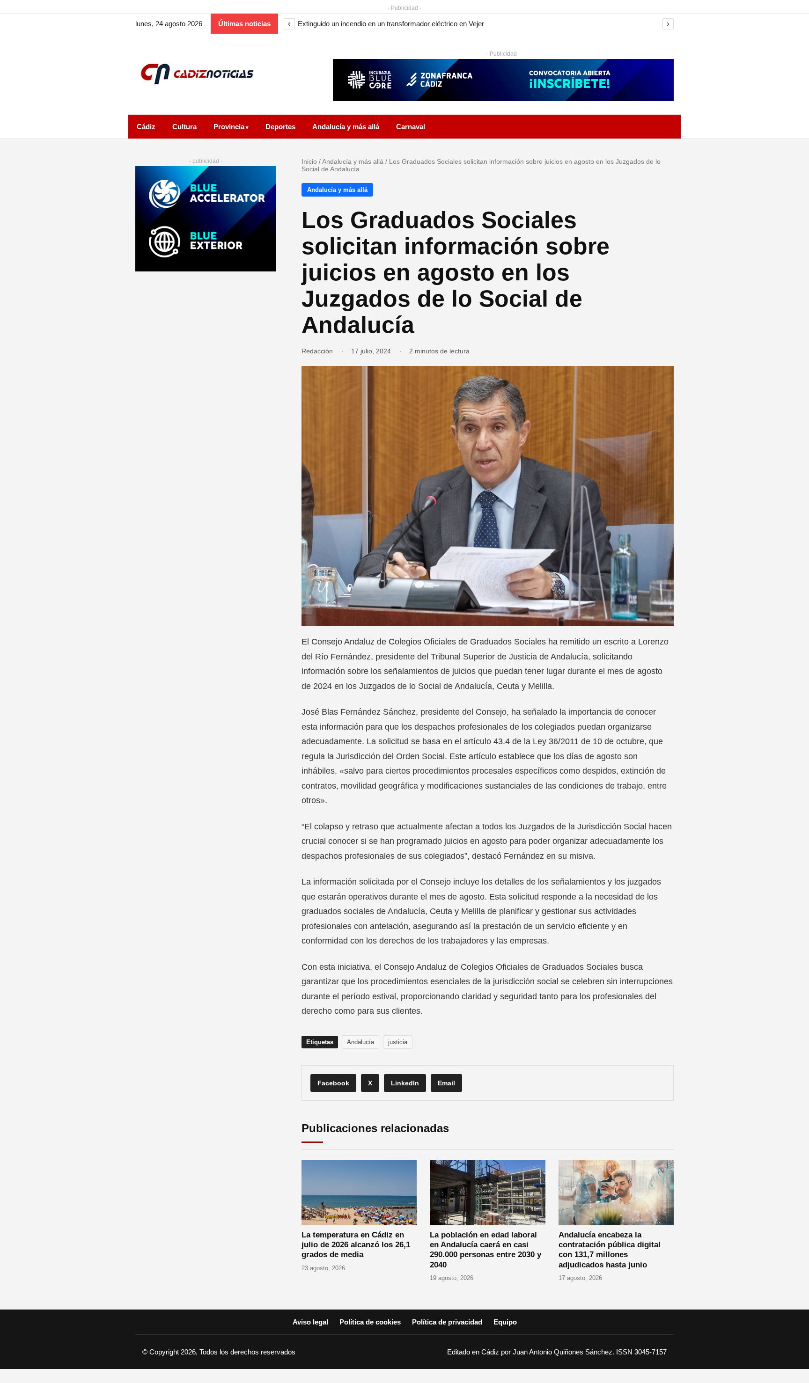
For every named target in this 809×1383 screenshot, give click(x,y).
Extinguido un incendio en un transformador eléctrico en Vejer (391, 24)
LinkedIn (405, 1083)
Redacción (317, 351)
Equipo (505, 1322)
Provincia (228, 127)
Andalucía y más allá (345, 127)
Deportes (280, 127)
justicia (397, 1042)
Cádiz (146, 127)
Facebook (333, 1083)
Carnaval (410, 127)
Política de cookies (370, 1322)
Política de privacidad (447, 1322)
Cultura (184, 127)
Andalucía (360, 1042)
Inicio (309, 161)
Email (446, 1083)
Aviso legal (310, 1322)
